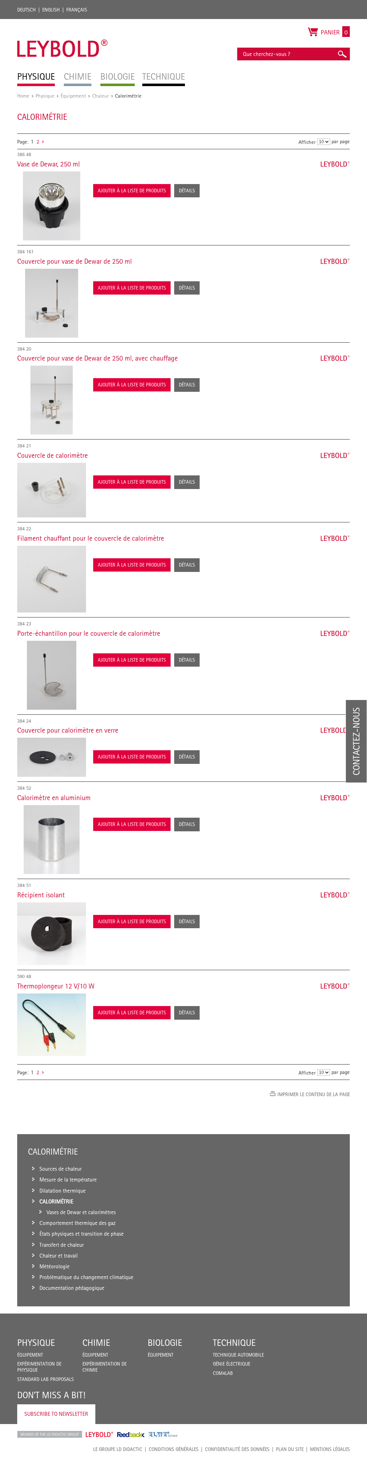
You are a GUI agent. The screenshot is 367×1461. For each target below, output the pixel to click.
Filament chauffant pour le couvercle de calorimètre (90, 538)
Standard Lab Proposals (45, 1379)
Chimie (96, 1342)
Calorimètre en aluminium (54, 797)
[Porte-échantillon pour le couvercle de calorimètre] (51, 675)
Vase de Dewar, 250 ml (48, 164)
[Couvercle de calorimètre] (51, 490)
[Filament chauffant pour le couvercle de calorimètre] (51, 579)
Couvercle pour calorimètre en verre (67, 730)
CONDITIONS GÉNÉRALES (174, 1449)
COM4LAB (223, 1373)
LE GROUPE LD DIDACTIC (117, 1449)
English (51, 10)
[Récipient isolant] (51, 934)
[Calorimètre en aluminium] (51, 839)
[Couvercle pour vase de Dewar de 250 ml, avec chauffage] (51, 400)
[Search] (342, 54)
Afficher (307, 142)
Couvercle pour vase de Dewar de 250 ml (74, 261)
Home (23, 96)
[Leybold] (62, 22)
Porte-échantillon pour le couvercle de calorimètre (88, 633)
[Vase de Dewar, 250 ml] (51, 206)
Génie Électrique (231, 1364)
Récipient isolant (41, 895)
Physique (44, 96)
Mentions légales (330, 1449)
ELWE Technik (163, 1434)
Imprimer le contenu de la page (313, 1094)
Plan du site (290, 1449)
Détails (187, 190)
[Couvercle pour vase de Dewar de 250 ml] (51, 303)
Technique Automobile (238, 1355)
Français (76, 10)
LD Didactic (49, 1434)
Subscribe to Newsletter (56, 1413)
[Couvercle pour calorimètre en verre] (51, 757)
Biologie (165, 1342)
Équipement (73, 96)
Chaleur (100, 96)
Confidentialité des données (237, 1449)
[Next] (43, 141)
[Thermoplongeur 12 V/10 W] (51, 1024)
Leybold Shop (100, 1434)
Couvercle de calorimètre (52, 455)
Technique (234, 1342)
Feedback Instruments (131, 1434)
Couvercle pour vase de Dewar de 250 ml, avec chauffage (97, 358)
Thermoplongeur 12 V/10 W (56, 986)
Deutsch (26, 10)
